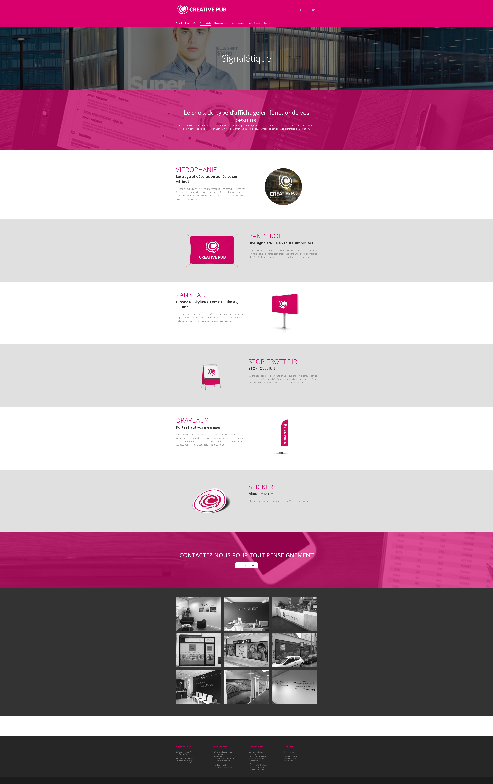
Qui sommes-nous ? (183, 752)
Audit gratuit (218, 756)
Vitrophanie (253, 761)
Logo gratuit (218, 754)
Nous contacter (290, 752)
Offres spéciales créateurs (223, 752)
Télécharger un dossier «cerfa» (225, 767)
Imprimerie (253, 754)
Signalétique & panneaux (258, 763)
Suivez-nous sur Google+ (185, 761)
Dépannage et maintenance (224, 758)
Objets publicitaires (256, 767)
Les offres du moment (222, 761)
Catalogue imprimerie (222, 765)
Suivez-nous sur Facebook (185, 758)
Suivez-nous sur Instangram (186, 763)
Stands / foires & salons (258, 765)
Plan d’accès (288, 761)
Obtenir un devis (290, 758)
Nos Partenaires (182, 754)
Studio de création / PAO (258, 752)
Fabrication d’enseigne (257, 756)
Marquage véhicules (256, 758)
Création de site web (257, 769)
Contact (244, 565)
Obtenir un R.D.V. (290, 756)
